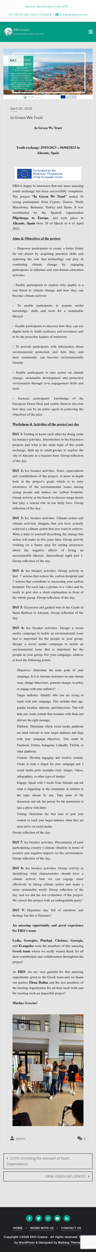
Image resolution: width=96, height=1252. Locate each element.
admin (20, 1139)
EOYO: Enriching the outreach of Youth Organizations (37, 1161)
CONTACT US (71, 1228)
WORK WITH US (42, 1228)
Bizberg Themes (70, 1242)
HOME (18, 1228)
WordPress (27, 1242)
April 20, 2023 (21, 109)
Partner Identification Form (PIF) (47, 6)
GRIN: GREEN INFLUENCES (65, 1176)
